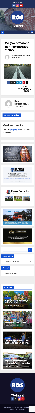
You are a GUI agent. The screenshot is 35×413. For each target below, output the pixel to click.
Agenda (7, 320)
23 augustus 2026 (12, 366)
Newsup (12, 409)
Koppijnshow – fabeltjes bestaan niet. (16, 301)
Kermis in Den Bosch (15, 322)
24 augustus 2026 (12, 326)
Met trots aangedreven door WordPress (15, 407)
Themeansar (21, 409)
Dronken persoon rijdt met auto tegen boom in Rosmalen (17, 342)
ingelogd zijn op (14, 130)
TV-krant (17, 26)
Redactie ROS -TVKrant (22, 55)
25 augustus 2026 (12, 305)
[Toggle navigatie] (16, 32)
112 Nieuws (7, 338)
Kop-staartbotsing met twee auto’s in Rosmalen (17, 361)
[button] (29, 32)
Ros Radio (7, 298)
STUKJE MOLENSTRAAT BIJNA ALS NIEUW (23, 89)
